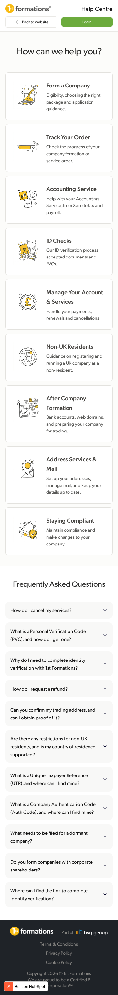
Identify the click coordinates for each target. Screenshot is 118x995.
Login (87, 21)
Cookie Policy (59, 962)
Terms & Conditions (59, 944)
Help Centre (97, 8)
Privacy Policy (59, 953)
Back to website (35, 21)
